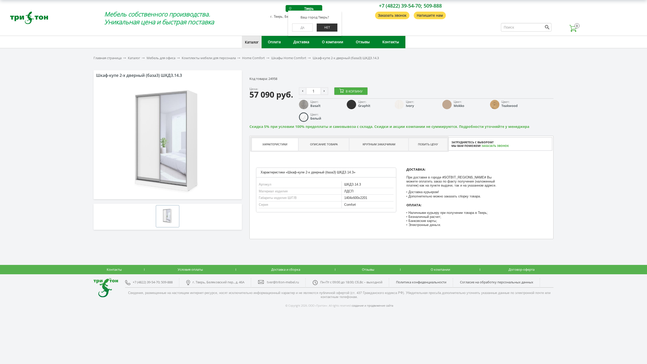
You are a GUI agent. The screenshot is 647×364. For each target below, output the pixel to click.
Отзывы (363, 41)
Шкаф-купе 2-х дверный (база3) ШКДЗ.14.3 (346, 58)
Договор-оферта (522, 269)
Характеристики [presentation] (274, 144)
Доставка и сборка (285, 269)
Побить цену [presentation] (428, 144)
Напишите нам (430, 15)
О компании (332, 41)
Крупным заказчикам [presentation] (379, 144)
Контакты (390, 41)
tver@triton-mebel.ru (283, 282)
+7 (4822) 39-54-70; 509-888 (410, 5)
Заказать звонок (392, 15)
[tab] (274, 144)
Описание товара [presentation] (324, 144)
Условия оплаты (190, 269)
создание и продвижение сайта (372, 305)
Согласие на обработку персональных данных (496, 282)
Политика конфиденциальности (421, 282)
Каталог (252, 42)
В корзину (354, 91)
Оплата (274, 41)
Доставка (301, 41)
